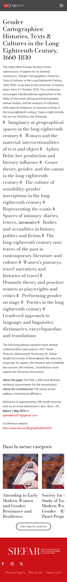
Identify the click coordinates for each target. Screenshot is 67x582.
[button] (61, 5)
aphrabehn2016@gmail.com (20, 415)
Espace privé (54, 572)
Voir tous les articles (33, 526)
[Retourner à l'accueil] (14, 5)
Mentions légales (15, 572)
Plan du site (36, 572)
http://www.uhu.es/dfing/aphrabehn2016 (27, 428)
